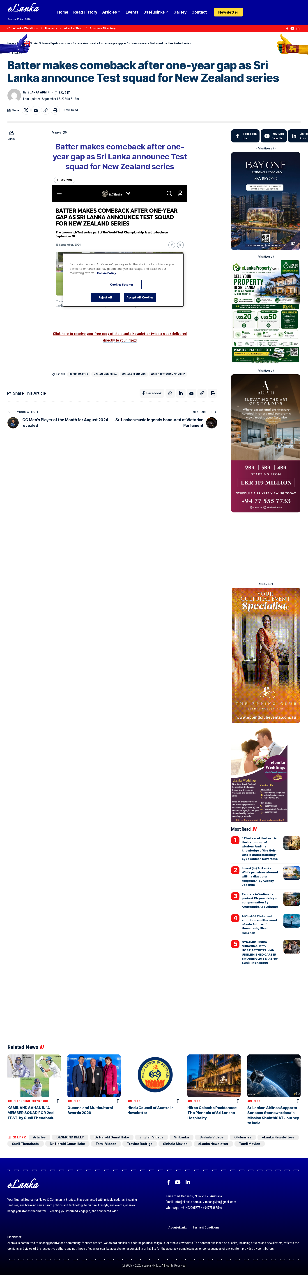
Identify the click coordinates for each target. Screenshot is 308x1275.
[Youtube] (274, 135)
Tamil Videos (106, 1144)
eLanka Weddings (25, 28)
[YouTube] (292, 28)
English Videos (151, 1137)
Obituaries (242, 1137)
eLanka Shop (73, 28)
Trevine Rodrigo (139, 1144)
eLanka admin (39, 92)
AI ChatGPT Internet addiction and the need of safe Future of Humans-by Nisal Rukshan (259, 924)
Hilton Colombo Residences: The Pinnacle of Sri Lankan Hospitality (212, 1112)
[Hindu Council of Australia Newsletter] (154, 1075)
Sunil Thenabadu (35, 1101)
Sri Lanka (181, 1137)
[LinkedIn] (298, 28)
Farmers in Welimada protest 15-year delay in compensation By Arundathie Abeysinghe (260, 900)
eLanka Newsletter (213, 1144)
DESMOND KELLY (70, 1137)
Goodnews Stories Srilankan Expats (37, 43)
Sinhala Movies (175, 1144)
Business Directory (103, 28)
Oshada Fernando (134, 374)
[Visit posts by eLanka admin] (14, 95)
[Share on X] (26, 110)
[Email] (35, 110)
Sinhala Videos (212, 1137)
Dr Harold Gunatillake (111, 1137)
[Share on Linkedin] (181, 393)
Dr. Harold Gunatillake (67, 1144)
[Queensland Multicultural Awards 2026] (94, 1075)
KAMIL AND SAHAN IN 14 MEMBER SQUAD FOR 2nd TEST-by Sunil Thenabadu (30, 1112)
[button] (260, 12)
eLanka (23, 8)
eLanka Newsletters (278, 1137)
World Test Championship (168, 374)
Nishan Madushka (105, 374)
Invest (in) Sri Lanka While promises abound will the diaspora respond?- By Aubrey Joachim (260, 876)
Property (51, 28)
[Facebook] (287, 28)
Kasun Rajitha (78, 374)
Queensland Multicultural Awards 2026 (90, 1110)
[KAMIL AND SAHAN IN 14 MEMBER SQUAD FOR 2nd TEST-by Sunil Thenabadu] (34, 1075)
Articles (65, 43)
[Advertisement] (265, 546)
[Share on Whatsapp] (170, 393)
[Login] (251, 12)
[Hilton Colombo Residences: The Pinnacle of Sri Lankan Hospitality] (214, 1075)
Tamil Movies (249, 1144)
